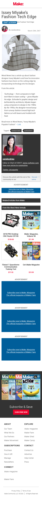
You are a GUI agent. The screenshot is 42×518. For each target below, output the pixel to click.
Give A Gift (8, 454)
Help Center (29, 458)
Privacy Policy (16, 491)
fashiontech (28, 130)
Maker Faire (29, 432)
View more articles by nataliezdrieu (15, 165)
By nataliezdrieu (14, 30)
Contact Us (28, 450)
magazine (31, 429)
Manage (7, 458)
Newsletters (9, 462)
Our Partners (9, 436)
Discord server (34, 178)
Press (26, 462)
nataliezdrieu (8, 159)
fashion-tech (16, 130)
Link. (19, 124)
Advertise (28, 454)
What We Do (9, 432)
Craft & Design (9, 22)
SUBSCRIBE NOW (21, 412)
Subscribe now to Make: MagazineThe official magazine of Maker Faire (21, 190)
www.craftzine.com (31, 163)
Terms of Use (26, 491)
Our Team (8, 429)
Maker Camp (29, 440)
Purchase (8, 450)
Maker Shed (29, 436)
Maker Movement (11, 440)
